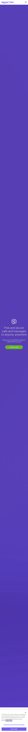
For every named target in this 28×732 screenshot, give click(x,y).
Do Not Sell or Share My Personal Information (14, 724)
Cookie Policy (9, 720)
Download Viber (14, 347)
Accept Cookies (14, 729)
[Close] (25, 712)
